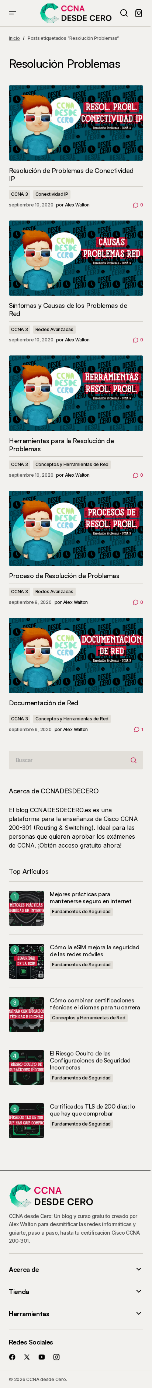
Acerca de (24, 1269)
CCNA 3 (19, 194)
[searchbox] (68, 760)
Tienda (19, 1291)
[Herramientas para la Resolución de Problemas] (76, 393)
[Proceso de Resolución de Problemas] (76, 528)
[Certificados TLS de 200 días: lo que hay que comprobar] (26, 1120)
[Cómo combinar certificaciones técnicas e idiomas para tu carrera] (26, 1014)
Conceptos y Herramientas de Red (72, 464)
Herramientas (29, 1314)
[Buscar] (135, 760)
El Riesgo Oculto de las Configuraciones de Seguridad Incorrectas (90, 1060)
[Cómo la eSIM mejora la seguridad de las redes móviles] (26, 961)
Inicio (14, 38)
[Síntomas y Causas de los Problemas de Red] (76, 258)
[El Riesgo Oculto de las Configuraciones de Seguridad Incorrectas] (26, 1067)
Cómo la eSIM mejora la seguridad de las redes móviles (94, 951)
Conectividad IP (51, 194)
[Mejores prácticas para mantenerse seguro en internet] (26, 908)
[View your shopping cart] (138, 13)
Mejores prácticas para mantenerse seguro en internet (91, 898)
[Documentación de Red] (76, 655)
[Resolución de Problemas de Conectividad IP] (76, 123)
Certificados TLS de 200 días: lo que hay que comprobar (92, 1110)
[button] (12, 13)
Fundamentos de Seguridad (81, 911)
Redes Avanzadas (54, 329)
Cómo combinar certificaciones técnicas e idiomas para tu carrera (95, 1004)
